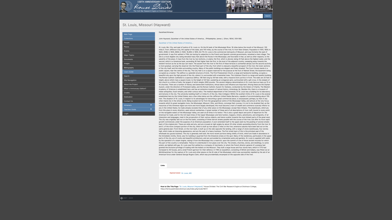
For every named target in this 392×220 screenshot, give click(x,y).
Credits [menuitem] (127, 93)
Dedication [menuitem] (128, 97)
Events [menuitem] (126, 51)
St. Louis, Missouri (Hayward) (191, 186)
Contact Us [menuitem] (128, 101)
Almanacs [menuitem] (126, 105)
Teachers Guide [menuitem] (129, 109)
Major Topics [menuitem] (129, 55)
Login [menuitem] (126, 114)
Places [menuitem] (126, 47)
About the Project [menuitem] (131, 84)
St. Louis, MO (186, 173)
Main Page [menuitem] (128, 34)
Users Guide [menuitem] (128, 72)
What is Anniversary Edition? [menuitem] (135, 88)
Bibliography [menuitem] (129, 68)
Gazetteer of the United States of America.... (176, 43)
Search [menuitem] (126, 76)
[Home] (196, 6)
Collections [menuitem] (128, 38)
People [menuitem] (126, 43)
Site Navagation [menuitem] (130, 80)
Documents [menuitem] (128, 59)
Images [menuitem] (127, 63)
